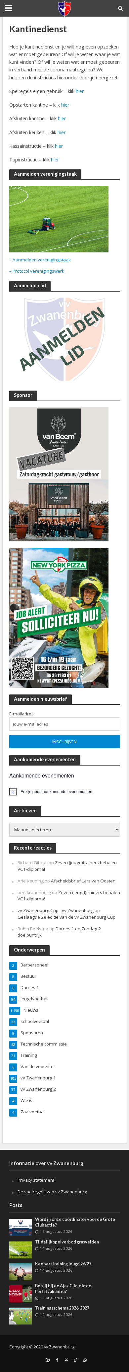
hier (80, 91)
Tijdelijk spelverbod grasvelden (67, 1241)
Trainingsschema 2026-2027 (62, 1308)
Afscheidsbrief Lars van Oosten (83, 881)
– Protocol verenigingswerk (36, 271)
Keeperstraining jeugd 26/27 (63, 1263)
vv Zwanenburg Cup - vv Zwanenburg (56, 910)
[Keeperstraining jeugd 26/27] (20, 1271)
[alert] (64, 791)
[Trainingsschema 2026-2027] (20, 1316)
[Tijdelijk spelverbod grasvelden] (20, 1249)
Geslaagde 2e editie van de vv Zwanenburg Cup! (67, 917)
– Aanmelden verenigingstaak (40, 260)
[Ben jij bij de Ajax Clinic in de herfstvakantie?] (20, 1293)
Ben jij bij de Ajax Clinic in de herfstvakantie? (63, 1288)
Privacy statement (36, 1180)
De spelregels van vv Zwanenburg (52, 1192)
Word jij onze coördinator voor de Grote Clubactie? (75, 1222)
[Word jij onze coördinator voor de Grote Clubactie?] (20, 1227)
